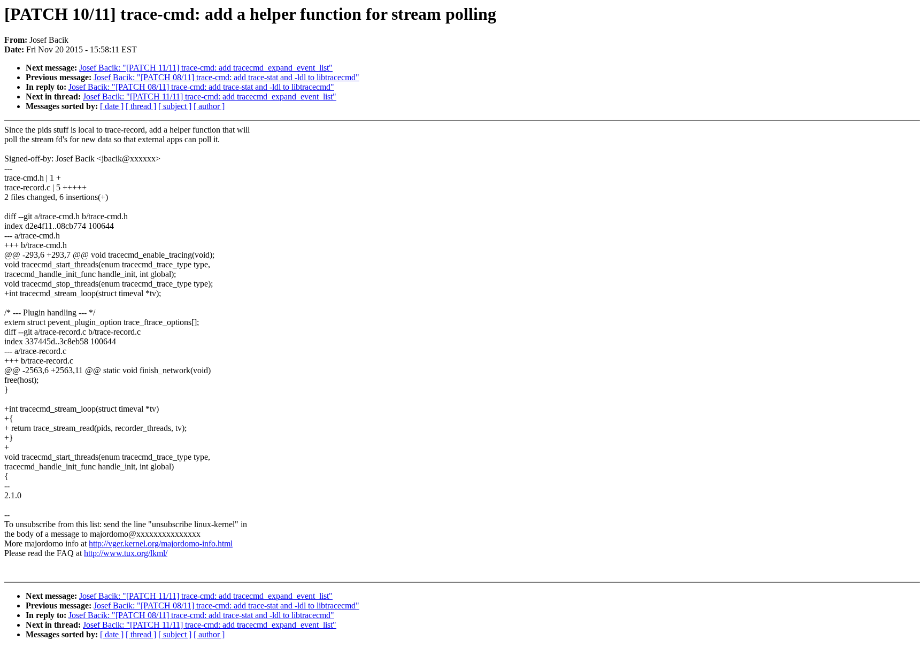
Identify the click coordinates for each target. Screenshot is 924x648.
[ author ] (209, 106)
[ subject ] (174, 106)
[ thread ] (141, 106)
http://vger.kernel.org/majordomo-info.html (161, 543)
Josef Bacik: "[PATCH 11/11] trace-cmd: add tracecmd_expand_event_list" (206, 67)
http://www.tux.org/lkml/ (125, 553)
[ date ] (112, 106)
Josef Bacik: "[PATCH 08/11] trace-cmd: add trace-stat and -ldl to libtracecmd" (226, 77)
